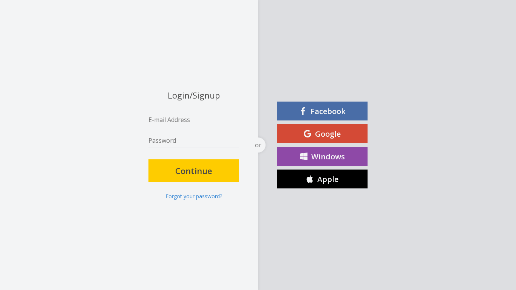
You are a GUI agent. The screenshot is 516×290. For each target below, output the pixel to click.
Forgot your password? (193, 196)
